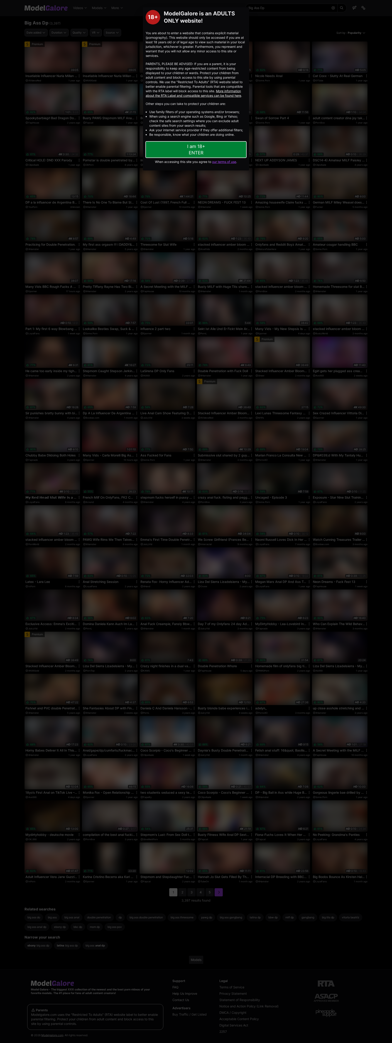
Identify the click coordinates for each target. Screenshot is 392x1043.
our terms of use (224, 162)
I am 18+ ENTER (196, 149)
